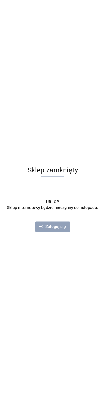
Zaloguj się (54, 227)
